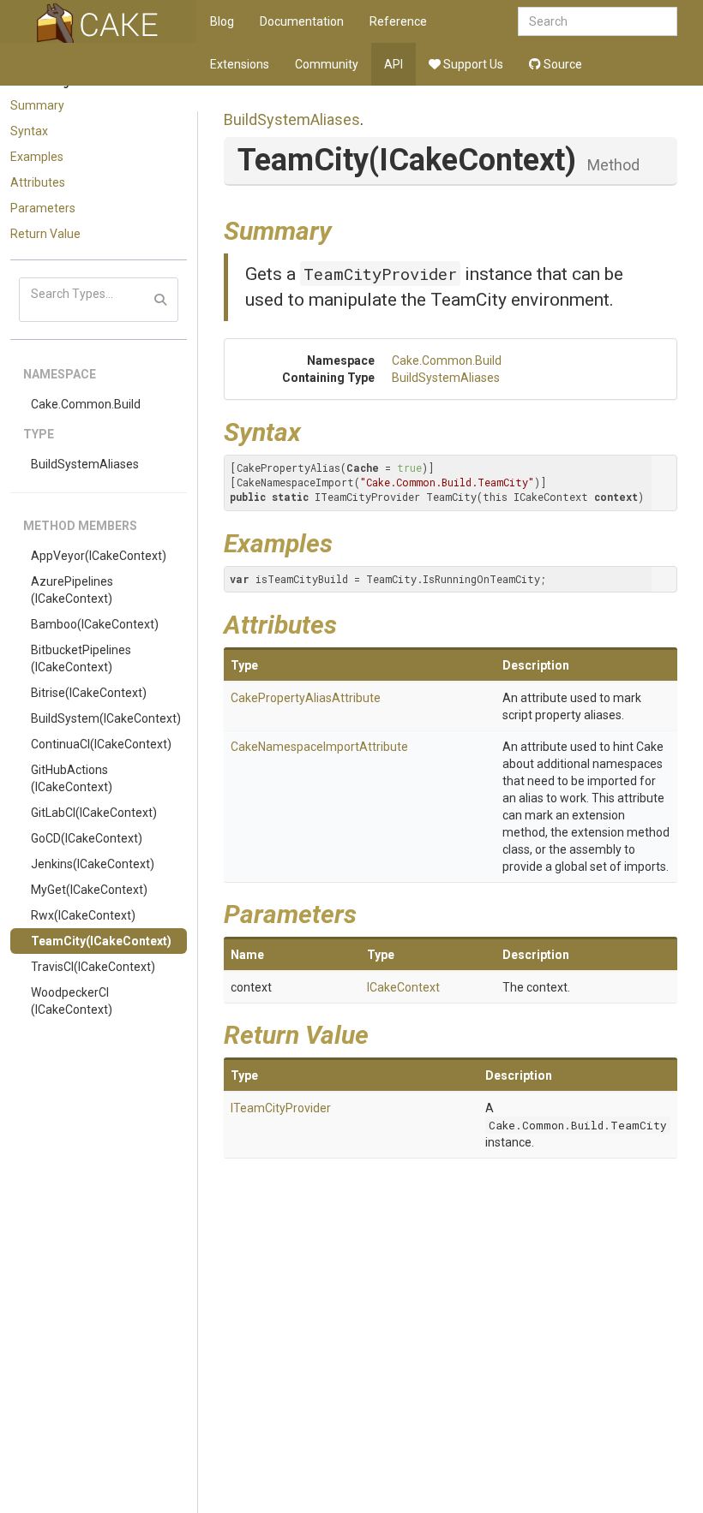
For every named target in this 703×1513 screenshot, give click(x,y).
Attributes (37, 182)
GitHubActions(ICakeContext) (71, 778)
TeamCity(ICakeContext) (101, 941)
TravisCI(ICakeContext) (93, 967)
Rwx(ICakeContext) (83, 915)
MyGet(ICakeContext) (89, 889)
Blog (222, 21)
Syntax (29, 131)
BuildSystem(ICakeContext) (106, 718)
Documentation (302, 21)
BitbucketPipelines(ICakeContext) (81, 658)
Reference (398, 21)
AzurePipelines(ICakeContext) (72, 590)
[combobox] (597, 21)
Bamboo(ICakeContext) (95, 624)
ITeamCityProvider (281, 1108)
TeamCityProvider (380, 273)
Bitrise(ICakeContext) (89, 693)
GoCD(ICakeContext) (86, 838)
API (393, 64)
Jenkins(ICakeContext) (92, 864)
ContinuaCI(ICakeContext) (101, 744)
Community (326, 64)
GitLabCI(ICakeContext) (94, 812)
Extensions (239, 64)
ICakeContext (403, 987)
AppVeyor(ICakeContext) (98, 556)
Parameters (42, 208)
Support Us (472, 64)
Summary (37, 105)
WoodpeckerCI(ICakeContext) (71, 1001)
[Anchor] (345, 228)
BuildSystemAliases (85, 464)
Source (561, 64)
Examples (36, 157)
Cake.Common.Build (86, 404)
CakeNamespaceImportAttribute (319, 747)
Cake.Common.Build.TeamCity (578, 1125)
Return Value (45, 234)
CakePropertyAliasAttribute (306, 698)
